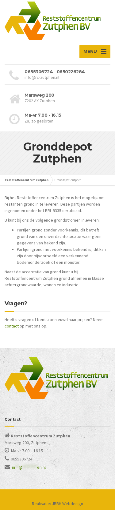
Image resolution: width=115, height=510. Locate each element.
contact (12, 326)
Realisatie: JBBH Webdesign (57, 503)
